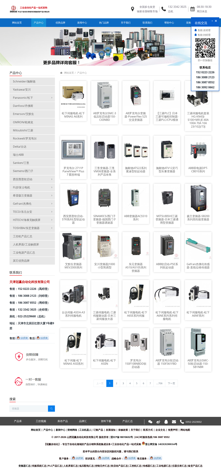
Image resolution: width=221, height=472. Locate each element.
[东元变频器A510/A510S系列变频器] (135, 245)
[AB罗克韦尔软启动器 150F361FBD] (167, 342)
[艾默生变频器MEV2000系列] (73, 245)
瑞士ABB (18, 155)
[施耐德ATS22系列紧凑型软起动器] (135, 149)
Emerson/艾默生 (23, 114)
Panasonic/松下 (23, 98)
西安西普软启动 (22, 179)
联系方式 (148, 429)
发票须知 (111, 429)
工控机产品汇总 (22, 236)
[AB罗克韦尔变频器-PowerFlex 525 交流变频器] (135, 95)
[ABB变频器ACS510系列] (135, 197)
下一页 (171, 383)
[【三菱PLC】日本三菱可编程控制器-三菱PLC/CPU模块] (167, 95)
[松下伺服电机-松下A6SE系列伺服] (135, 294)
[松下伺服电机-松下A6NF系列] (198, 294)
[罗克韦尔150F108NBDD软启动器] (135, 342)
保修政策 (123, 429)
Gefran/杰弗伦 (22, 203)
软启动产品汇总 (119, 465)
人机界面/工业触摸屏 (26, 244)
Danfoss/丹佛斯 (23, 106)
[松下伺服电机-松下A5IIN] (104, 342)
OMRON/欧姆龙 (23, 122)
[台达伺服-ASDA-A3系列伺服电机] (73, 294)
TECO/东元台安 (22, 212)
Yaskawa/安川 (22, 89)
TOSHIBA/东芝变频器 (26, 228)
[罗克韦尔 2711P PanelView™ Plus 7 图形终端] (73, 149)
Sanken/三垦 (21, 163)
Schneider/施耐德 (24, 81)
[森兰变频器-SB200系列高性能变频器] (198, 197)
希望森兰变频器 (22, 195)
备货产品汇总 (195, 465)
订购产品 (98, 429)
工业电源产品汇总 (24, 252)
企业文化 (160, 429)
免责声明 (173, 429)
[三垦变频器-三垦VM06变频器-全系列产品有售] (104, 149)
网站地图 (185, 429)
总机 (170, 11)
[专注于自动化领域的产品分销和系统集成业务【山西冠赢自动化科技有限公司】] (29, 9)
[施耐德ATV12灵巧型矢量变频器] (167, 149)
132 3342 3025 (177, 7)
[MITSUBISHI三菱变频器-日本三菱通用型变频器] (167, 197)
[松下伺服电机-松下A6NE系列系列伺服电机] (167, 294)
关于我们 (135, 429)
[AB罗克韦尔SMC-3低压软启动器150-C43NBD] (104, 95)
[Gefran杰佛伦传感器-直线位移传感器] (198, 245)
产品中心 (82, 72)
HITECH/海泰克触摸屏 (26, 220)
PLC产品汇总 (55, 465)
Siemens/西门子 (23, 171)
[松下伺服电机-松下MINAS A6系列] (73, 95)
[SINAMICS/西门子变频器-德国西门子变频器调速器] (104, 197)
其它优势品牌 (21, 261)
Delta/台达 (19, 146)
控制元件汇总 (102, 465)
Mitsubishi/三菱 (23, 130)
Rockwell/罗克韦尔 (25, 138)
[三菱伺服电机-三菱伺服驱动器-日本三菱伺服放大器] (104, 294)
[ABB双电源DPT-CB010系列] (198, 149)
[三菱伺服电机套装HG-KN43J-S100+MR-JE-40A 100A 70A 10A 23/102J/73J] (198, 95)
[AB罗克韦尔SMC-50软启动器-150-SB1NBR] (198, 342)
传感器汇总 (149, 465)
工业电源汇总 (163, 465)
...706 (159, 383)
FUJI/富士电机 (21, 187)
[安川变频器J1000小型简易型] (104, 245)
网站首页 (17, 22)
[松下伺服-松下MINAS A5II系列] (73, 342)
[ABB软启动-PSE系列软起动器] (167, 245)
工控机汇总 (135, 465)
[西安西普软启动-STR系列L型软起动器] (73, 197)
